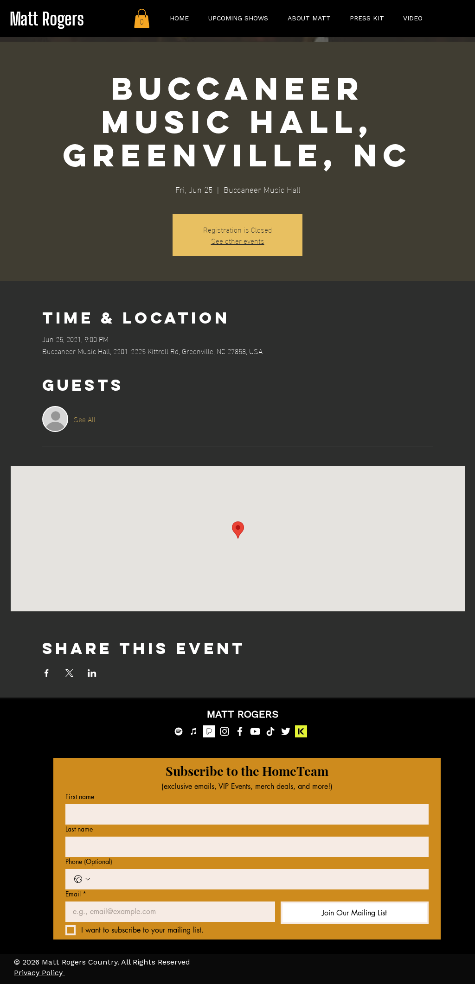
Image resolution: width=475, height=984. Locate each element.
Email (75, 894)
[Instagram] (224, 731)
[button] (142, 18)
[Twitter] (286, 731)
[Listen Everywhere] (301, 731)
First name (79, 796)
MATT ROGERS (242, 715)
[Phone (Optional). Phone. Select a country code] (82, 879)
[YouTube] (255, 731)
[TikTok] (270, 731)
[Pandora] (209, 731)
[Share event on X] (69, 673)
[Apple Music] (194, 731)
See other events (237, 240)
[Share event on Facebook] (46, 673)
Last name (79, 829)
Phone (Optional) (88, 861)
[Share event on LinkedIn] (92, 673)
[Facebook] (240, 731)
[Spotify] (179, 731)
